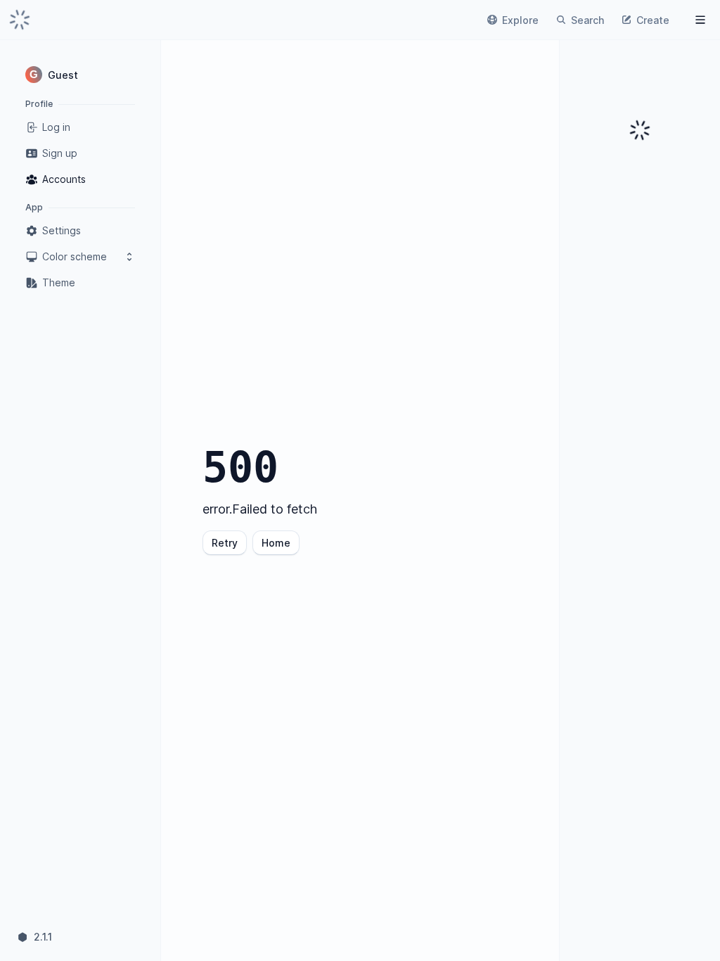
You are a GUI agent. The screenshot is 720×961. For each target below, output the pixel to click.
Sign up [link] (59, 153)
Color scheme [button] (74, 256)
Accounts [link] (64, 179)
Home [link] (276, 543)
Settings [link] (61, 230)
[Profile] (700, 20)
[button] (80, 74)
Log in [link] (56, 127)
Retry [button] (225, 543)
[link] (20, 20)
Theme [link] (58, 282)
